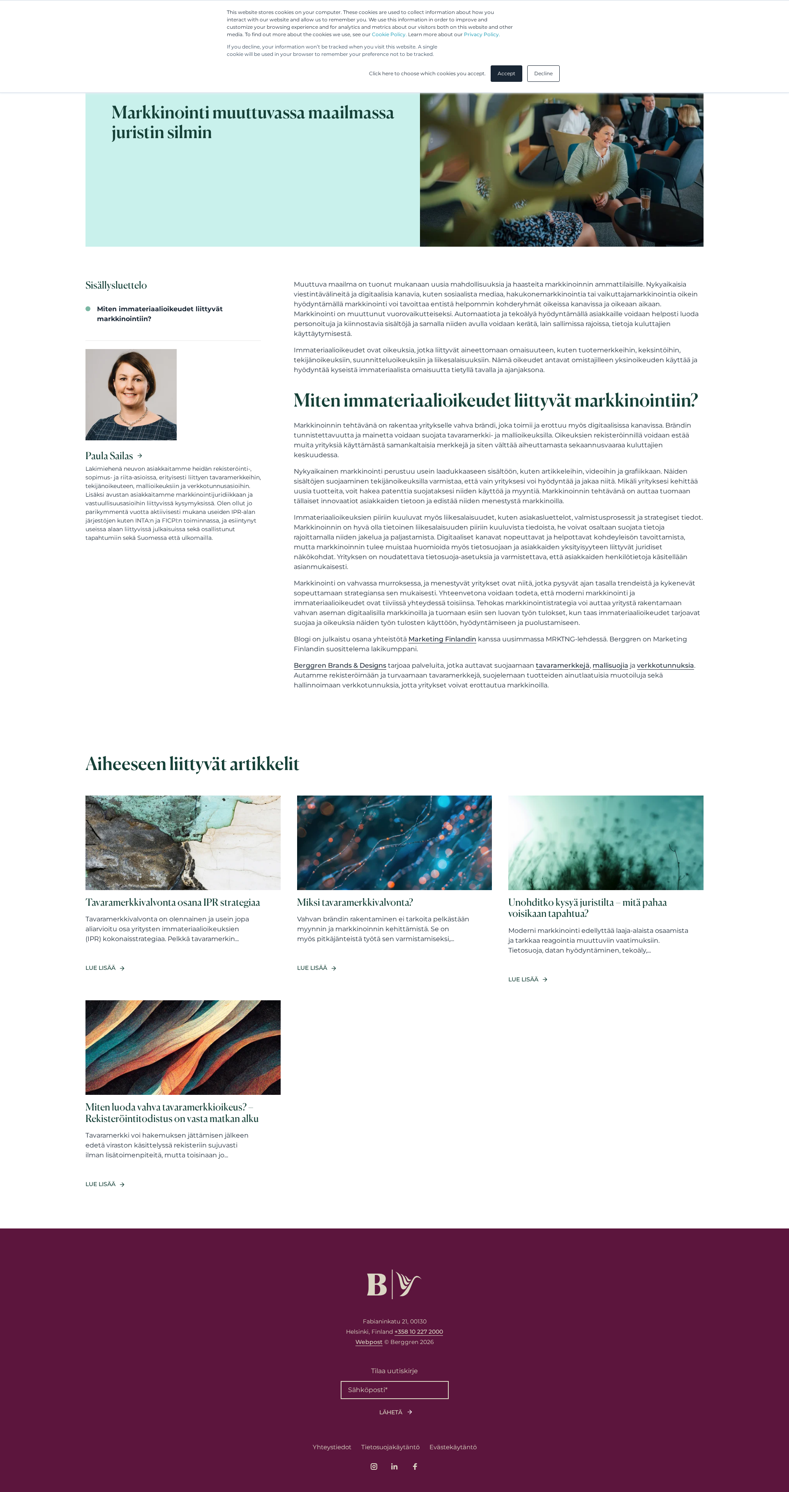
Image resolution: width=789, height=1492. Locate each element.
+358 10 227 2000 (418, 1331)
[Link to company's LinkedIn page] (394, 1466)
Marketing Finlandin (442, 639)
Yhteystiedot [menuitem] (332, 1447)
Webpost (369, 1342)
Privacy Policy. (482, 34)
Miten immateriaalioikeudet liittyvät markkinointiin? (160, 314)
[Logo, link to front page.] (394, 1284)
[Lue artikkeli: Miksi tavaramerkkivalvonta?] (394, 890)
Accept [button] (506, 73)
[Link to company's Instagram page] (374, 1466)
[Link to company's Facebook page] (415, 1466)
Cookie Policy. (389, 34)
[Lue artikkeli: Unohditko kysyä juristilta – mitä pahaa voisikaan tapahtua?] (606, 890)
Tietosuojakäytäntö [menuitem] (390, 1447)
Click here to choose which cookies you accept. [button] (427, 73)
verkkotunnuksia (665, 665)
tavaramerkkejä (563, 665)
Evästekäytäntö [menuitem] (453, 1447)
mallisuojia (610, 665)
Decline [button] (543, 73)
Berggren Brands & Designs (340, 665)
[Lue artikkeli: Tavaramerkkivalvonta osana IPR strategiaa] (183, 890)
